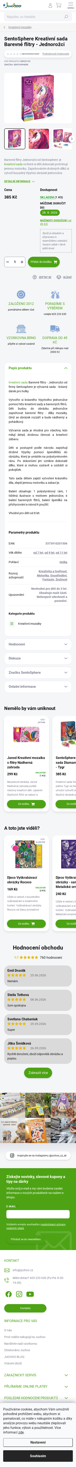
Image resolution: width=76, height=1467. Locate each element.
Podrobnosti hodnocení (55, 53)
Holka (63, 562)
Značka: (16, 64)
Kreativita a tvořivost (53, 571)
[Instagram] (18, 1293)
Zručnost (61, 579)
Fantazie (48, 579)
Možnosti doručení (55, 222)
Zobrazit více (38, 1073)
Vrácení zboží (13, 1363)
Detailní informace (17, 181)
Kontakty (25, 1308)
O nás (8, 1330)
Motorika (43, 575)
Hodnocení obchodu (38, 947)
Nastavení (38, 1442)
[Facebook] (8, 1293)
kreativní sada (13, 164)
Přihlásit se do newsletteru (26, 1239)
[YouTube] (30, 1293)
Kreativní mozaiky (29, 623)
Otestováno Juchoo (17, 1350)
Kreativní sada (18, 382)
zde (21, 1432)
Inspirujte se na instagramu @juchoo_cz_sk (41, 1155)
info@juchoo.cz (23, 1270)
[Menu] (70, 5)
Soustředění (58, 575)
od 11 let (61, 552)
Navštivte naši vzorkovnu (20, 1343)
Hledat (66, 16)
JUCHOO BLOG (14, 1357)
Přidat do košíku (41, 261)
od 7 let (38, 552)
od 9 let (49, 552)
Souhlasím (38, 1456)
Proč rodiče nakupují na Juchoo (24, 1337)
